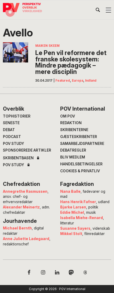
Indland (91, 80)
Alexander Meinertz (21, 207)
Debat (9, 130)
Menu (108, 10)
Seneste (11, 123)
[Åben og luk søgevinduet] (97, 11)
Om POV (67, 116)
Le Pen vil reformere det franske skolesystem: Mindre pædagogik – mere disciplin (71, 62)
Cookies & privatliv (80, 171)
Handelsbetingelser (81, 164)
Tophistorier (16, 116)
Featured (62, 80)
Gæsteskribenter (78, 137)
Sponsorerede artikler (27, 150)
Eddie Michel (72, 212)
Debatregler (73, 150)
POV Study (13, 143)
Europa (77, 80)
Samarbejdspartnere (82, 143)
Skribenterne (74, 130)
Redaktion (71, 123)
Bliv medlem (72, 157)
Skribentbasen (18, 158)
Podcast (12, 137)
